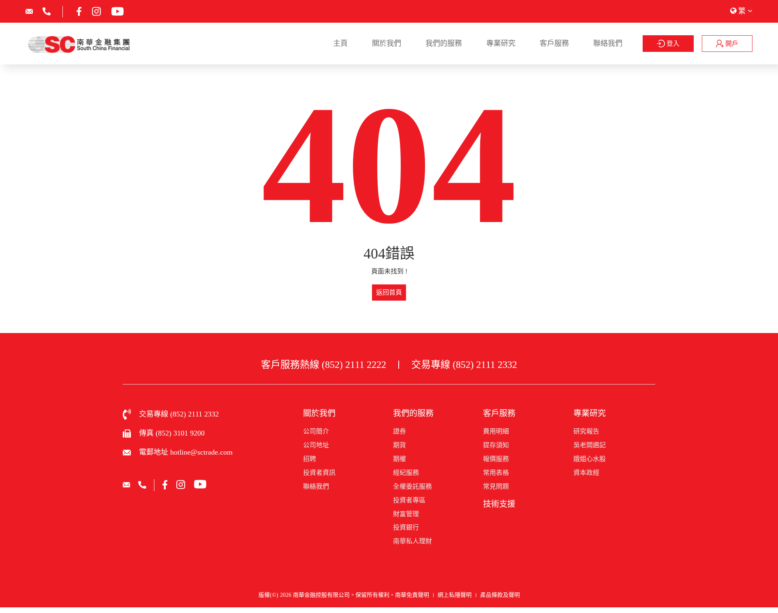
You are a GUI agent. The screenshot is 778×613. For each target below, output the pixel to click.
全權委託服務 (412, 486)
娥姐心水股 (589, 458)
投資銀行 (406, 527)
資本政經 (586, 472)
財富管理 (406, 513)
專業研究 (500, 43)
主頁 (340, 43)
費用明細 (496, 431)
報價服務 (496, 458)
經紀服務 (406, 472)
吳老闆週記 (589, 445)
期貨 (399, 445)
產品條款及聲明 (500, 595)
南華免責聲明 (412, 595)
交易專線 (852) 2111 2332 (464, 364)
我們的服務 (443, 43)
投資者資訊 (319, 472)
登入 (672, 43)
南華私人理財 (412, 541)
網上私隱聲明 (455, 595)
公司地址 (316, 445)
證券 (399, 431)
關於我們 (386, 43)
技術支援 (499, 504)
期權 (399, 458)
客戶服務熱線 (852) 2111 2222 (323, 364)
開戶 (731, 43)
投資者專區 (409, 500)
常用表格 (496, 472)
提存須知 (496, 445)
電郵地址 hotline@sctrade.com (186, 452)
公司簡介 (316, 431)
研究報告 (586, 431)
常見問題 (496, 486)
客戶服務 (554, 43)
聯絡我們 (607, 43)
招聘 (309, 458)
